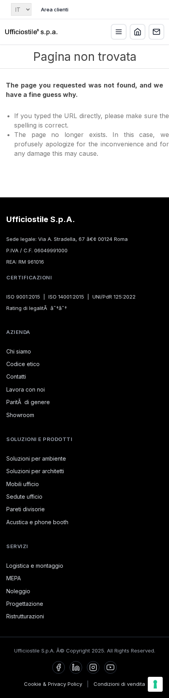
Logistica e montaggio (34, 565)
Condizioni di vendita (119, 684)
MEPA (13, 578)
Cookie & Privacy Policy (53, 684)
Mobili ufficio (22, 484)
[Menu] (119, 32)
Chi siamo (18, 351)
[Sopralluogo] (137, 32)
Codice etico (23, 364)
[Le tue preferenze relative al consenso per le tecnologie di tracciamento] (155, 684)
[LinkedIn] (76, 667)
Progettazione (24, 603)
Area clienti (54, 9)
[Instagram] (93, 667)
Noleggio (18, 591)
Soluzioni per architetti (35, 471)
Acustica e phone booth (37, 522)
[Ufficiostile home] (31, 32)
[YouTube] (110, 667)
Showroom (20, 415)
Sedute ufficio (24, 496)
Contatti (16, 376)
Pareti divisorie (25, 509)
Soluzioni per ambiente (36, 458)
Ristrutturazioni (25, 616)
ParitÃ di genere (28, 402)
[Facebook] (58, 667)
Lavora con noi (25, 389)
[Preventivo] (156, 32)
